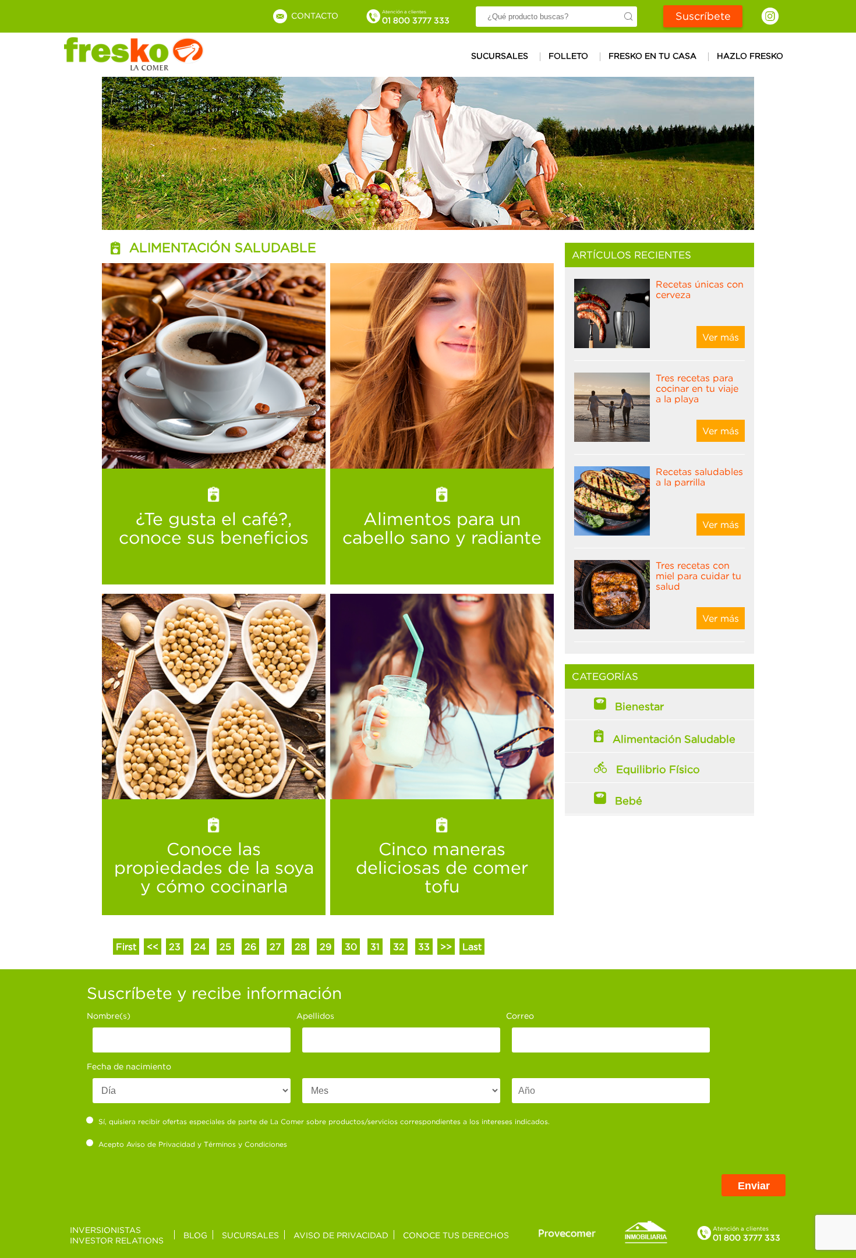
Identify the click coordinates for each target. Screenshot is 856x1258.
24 (200, 946)
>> (446, 946)
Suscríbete (703, 16)
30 (351, 946)
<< (152, 946)
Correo (520, 1015)
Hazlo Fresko (750, 55)
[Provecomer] (567, 1232)
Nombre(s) (108, 1015)
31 (375, 946)
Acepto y (192, 1144)
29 (325, 946)
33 (424, 946)
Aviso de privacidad (340, 1235)
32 (399, 946)
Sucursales (499, 55)
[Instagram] (770, 16)
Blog (195, 1235)
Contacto (313, 15)
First (126, 946)
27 (275, 946)
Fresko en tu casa (652, 55)
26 (250, 946)
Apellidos (315, 1015)
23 (175, 946)
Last (472, 946)
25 (225, 946)
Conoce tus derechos (456, 1235)
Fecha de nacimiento (129, 1066)
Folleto (568, 55)
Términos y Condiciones (245, 1144)
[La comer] (134, 67)
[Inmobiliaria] (645, 1241)
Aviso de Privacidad (160, 1144)
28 (300, 946)
